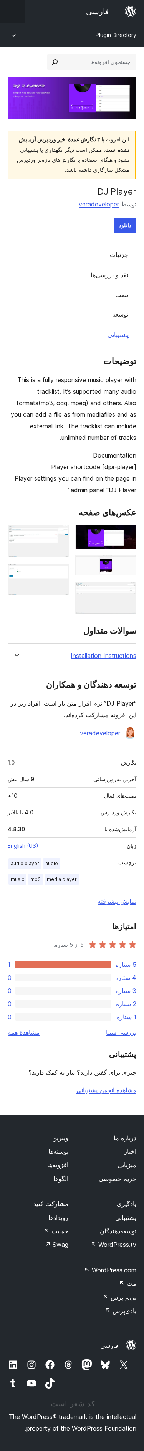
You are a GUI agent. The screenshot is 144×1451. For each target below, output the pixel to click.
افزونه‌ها (57, 1165)
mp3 (35, 879)
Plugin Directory (116, 35)
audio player (25, 863)
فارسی (109, 1345)
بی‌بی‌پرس (119, 1297)
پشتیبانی (118, 335)
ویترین (60, 1138)
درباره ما (125, 1138)
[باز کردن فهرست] (12, 11)
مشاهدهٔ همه (24, 1032)
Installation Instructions (103, 655)
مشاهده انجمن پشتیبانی (106, 1090)
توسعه (120, 314)
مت (127, 1283)
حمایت (56, 1231)
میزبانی (127, 1165)
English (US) (23, 845)
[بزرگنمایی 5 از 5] (59, 574)
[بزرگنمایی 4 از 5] (59, 535)
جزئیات (119, 254)
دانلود (125, 225)
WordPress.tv (113, 1244)
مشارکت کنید (50, 1204)
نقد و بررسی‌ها (109, 275)
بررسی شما (121, 1032)
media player (62, 879)
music (17, 879)
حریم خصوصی (117, 1179)
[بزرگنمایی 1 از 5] (126, 535)
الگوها (60, 1179)
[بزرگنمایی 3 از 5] (126, 592)
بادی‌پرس (120, 1311)
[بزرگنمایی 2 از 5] (126, 565)
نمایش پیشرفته (117, 901)
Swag (56, 1244)
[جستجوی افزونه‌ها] (55, 62)
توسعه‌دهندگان (118, 1231)
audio (51, 863)
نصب (121, 295)
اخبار (130, 1151)
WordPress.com (110, 1270)
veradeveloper (99, 204)
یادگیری (126, 1204)
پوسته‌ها (58, 1151)
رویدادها (58, 1217)
